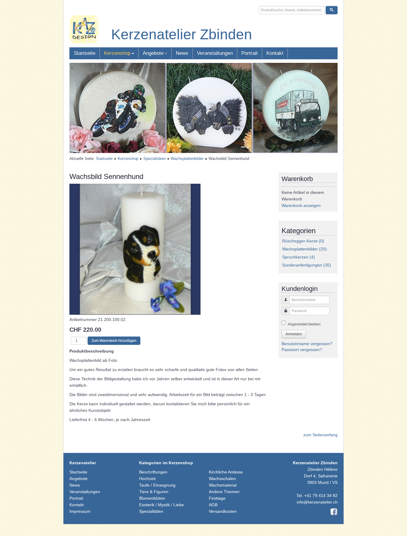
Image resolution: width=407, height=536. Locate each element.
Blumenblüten (152, 498)
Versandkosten (223, 511)
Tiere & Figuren (153, 491)
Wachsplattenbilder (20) (304, 249)
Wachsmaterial (223, 485)
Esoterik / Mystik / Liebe (161, 504)
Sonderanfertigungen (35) (306, 265)
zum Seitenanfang (320, 434)
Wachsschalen (222, 478)
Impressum (80, 511)
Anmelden (293, 334)
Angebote (153, 53)
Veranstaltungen (215, 53)
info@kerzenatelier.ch (317, 502)
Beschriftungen (153, 472)
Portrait (249, 53)
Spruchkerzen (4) (298, 257)
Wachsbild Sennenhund (106, 176)
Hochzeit (147, 478)
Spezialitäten (154, 158)
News (182, 53)
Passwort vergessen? (302, 349)
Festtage (217, 498)
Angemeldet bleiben (304, 324)
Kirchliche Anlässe (226, 472)
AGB (213, 504)
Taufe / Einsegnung (157, 485)
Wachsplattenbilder (187, 158)
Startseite (84, 53)
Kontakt (274, 53)
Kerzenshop (117, 53)
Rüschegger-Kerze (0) (303, 241)
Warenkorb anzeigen (301, 205)
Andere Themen (224, 491)
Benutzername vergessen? (307, 343)
